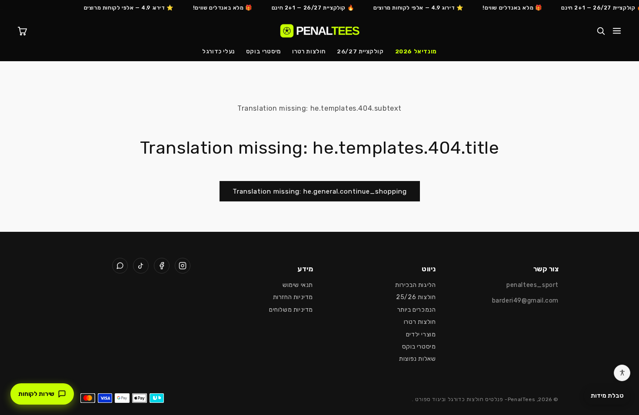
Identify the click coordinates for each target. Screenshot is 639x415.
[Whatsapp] (120, 265)
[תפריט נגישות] (622, 373)
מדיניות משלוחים (291, 309)
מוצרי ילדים (421, 334)
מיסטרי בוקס (263, 51)
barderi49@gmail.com (525, 300)
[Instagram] (182, 265)
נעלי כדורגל (218, 51)
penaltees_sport (532, 285)
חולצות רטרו (309, 51)
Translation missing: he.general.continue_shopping (320, 191)
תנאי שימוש (298, 285)
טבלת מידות (607, 395)
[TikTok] (141, 265)
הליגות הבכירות (415, 285)
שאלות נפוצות (417, 358)
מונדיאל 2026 (416, 51)
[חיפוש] (601, 31)
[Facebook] (162, 265)
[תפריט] (617, 31)
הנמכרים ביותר (416, 309)
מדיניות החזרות (293, 297)
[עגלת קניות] (22, 31)
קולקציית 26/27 (360, 51)
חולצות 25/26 (416, 297)
